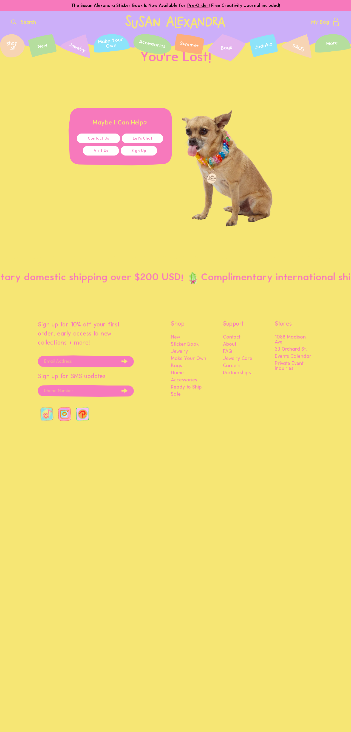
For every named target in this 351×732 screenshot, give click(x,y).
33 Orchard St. (291, 349)
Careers (231, 365)
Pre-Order (198, 5)
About (229, 344)
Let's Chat (142, 138)
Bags (176, 365)
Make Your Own (188, 358)
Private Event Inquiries (289, 366)
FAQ (227, 351)
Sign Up (139, 150)
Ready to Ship (186, 387)
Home (177, 373)
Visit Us (101, 150)
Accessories (184, 380)
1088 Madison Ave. (290, 339)
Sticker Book (185, 344)
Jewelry (179, 351)
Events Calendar (293, 356)
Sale (176, 394)
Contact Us (98, 138)
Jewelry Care (237, 358)
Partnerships (237, 373)
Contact (231, 337)
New (175, 337)
